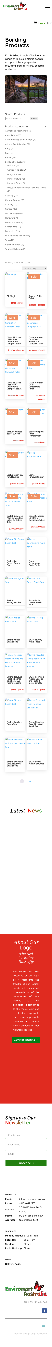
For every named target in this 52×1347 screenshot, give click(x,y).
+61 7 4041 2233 (27, 1203)
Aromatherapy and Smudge (18, 139)
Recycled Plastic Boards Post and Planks (26, 187)
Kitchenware (11, 226)
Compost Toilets (15, 170)
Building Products (13, 162)
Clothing (9, 204)
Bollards (11, 165)
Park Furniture (14, 179)
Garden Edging (12, 213)
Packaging (10, 231)
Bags (7, 153)
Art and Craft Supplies (15, 144)
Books (8, 157)
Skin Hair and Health (15, 235)
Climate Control (12, 200)
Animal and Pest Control (16, 130)
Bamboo (12, 870)
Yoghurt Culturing (13, 249)
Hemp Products (12, 222)
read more (16, 852)
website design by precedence (30, 1333)
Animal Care (11, 135)
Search (34, 118)
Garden (8, 209)
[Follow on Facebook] (44, 1310)
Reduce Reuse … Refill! (19, 900)
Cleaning (9, 195)
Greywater (12, 174)
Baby (7, 148)
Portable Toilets (14, 183)
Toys (7, 240)
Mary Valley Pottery (18, 840)
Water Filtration (12, 244)
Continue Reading (24, 1039)
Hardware (10, 218)
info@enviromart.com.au (32, 1199)
